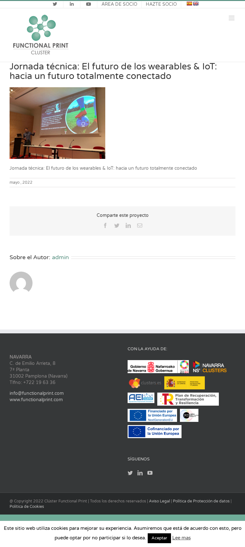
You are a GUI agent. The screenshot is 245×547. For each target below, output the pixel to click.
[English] (195, 3)
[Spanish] (189, 3)
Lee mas (181, 538)
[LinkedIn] (140, 472)
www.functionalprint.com (36, 399)
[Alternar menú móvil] (232, 18)
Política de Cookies (27, 506)
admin (60, 257)
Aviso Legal (160, 501)
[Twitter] (130, 472)
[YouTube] (149, 472)
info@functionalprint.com (37, 393)
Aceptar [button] (159, 538)
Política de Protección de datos (202, 501)
